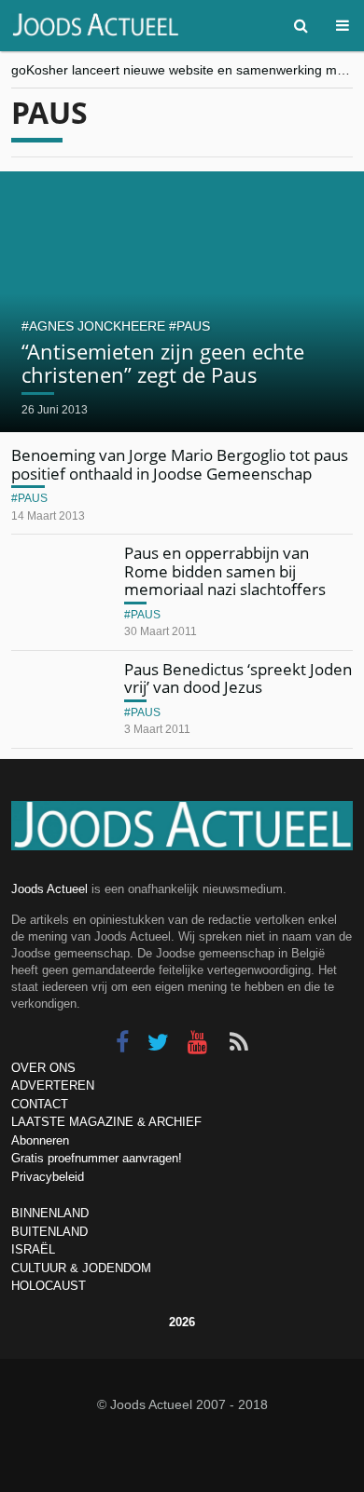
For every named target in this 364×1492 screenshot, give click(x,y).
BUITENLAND (49, 1232)
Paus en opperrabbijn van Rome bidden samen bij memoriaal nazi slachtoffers (225, 571)
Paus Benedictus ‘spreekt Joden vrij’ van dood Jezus (238, 678)
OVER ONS (43, 1068)
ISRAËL (33, 1249)
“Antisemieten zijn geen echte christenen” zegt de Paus (162, 362)
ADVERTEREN (52, 1085)
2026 (182, 1322)
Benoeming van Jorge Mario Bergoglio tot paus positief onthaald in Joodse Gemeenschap (179, 464)
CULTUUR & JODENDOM (81, 1268)
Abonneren (40, 1140)
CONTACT (39, 1104)
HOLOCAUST (48, 1286)
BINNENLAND (50, 1213)
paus (193, 326)
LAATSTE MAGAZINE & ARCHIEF (106, 1122)
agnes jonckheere (97, 326)
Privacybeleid (47, 1177)
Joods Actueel (49, 889)
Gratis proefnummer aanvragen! (96, 1158)
